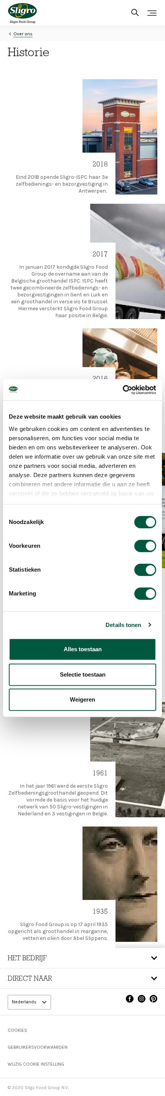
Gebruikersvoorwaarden (38, 1047)
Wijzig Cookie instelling (36, 1064)
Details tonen (123, 625)
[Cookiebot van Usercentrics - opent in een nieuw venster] (122, 390)
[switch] (145, 546)
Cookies (17, 1030)
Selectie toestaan (83, 674)
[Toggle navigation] (152, 13)
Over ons (23, 34)
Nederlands (25, 1002)
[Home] (22, 13)
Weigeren (82, 699)
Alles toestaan (83, 649)
